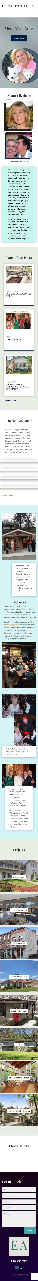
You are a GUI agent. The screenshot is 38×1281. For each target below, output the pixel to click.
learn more (19, 38)
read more (27, 303)
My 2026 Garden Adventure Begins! (18, 295)
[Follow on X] (21, 1267)
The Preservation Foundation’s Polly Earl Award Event (17, 387)
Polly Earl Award (14, 339)
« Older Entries (11, 401)
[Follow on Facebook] (17, 1267)
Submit (30, 1230)
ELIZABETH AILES (18, 6)
